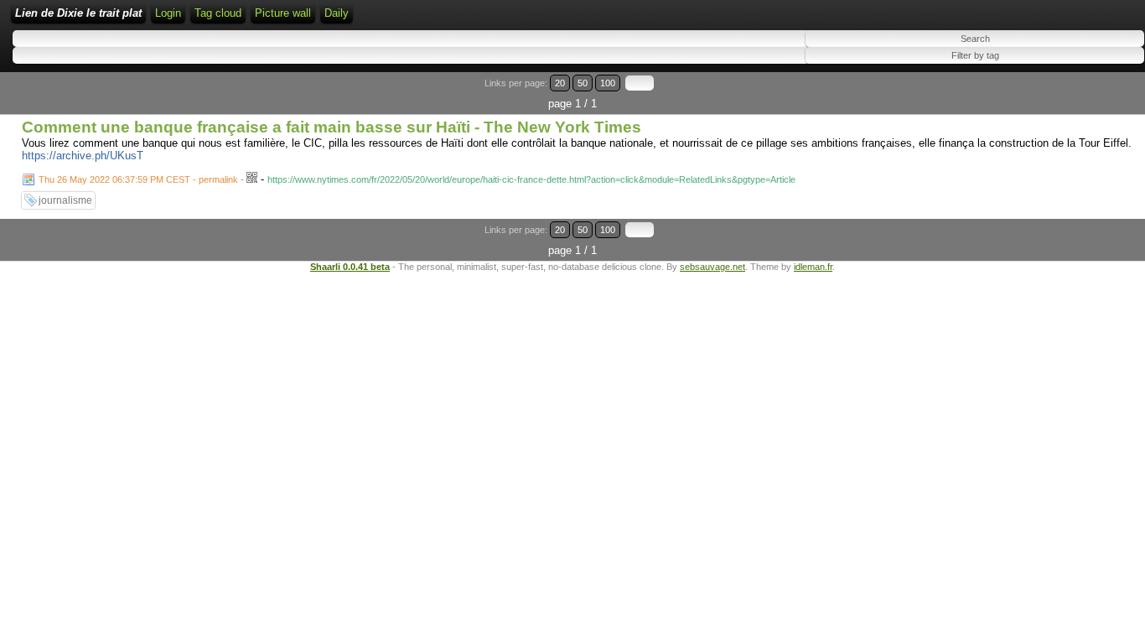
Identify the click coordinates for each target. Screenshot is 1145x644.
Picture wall (283, 13)
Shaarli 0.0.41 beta (350, 267)
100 (607, 83)
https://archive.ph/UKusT (82, 155)
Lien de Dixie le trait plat (78, 13)
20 (560, 83)
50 (583, 83)
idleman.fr (813, 267)
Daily (336, 13)
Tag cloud (217, 13)
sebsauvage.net (712, 267)
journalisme (65, 200)
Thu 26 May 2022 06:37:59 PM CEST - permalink (138, 179)
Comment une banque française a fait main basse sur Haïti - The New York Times (331, 127)
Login (168, 13)
